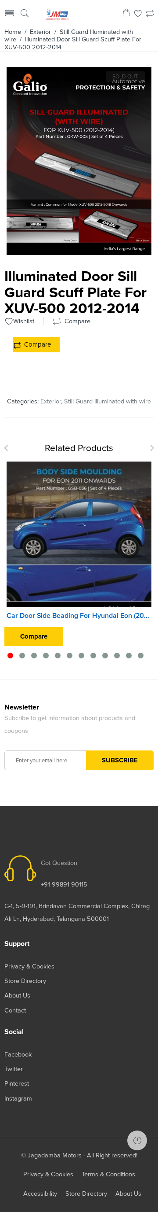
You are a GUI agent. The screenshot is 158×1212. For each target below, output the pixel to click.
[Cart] (126, 14)
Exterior (40, 32)
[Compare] (150, 14)
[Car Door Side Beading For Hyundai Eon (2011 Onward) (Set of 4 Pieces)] (79, 534)
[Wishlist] (138, 14)
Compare (37, 344)
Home (12, 32)
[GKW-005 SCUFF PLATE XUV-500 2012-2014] (79, 251)
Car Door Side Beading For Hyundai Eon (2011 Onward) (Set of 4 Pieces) (79, 615)
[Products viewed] (137, 1140)
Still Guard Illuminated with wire (107, 401)
